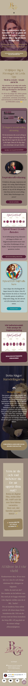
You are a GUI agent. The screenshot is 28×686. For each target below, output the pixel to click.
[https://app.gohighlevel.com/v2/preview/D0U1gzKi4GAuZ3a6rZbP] (13, 6)
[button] (14, 13)
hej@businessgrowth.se (15, 671)
